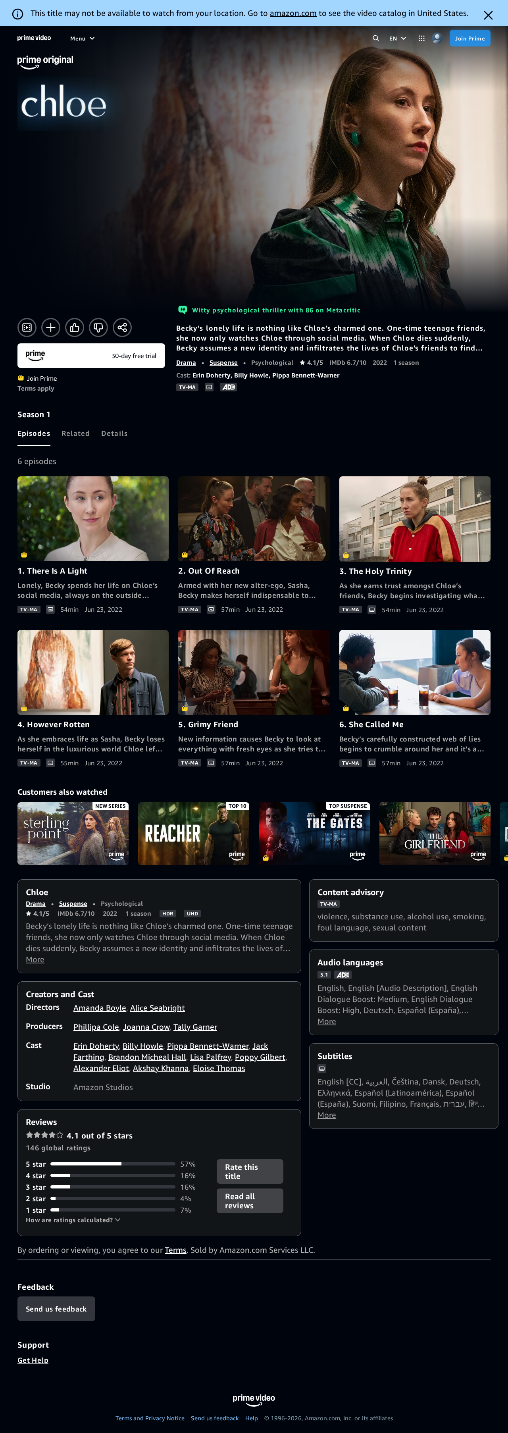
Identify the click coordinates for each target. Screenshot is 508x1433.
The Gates (314, 833)
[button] (73, 1220)
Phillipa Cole (96, 1026)
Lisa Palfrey (210, 1056)
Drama (186, 362)
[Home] (34, 38)
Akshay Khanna (161, 1068)
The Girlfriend (435, 833)
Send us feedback (215, 1417)
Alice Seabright (157, 1007)
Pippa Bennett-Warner (305, 375)
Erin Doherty (211, 375)
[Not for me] (98, 327)
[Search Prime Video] (376, 38)
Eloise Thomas (219, 1068)
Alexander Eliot (101, 1068)
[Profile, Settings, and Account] (437, 38)
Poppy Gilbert (260, 1056)
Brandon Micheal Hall (147, 1056)
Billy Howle (251, 375)
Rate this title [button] (241, 1171)
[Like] (74, 327)
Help (251, 1417)
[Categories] (421, 38)
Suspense (224, 362)
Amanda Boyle (99, 1007)
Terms (176, 1249)
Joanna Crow (146, 1026)
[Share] (122, 327)
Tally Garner (195, 1026)
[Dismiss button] (488, 15)
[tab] (33, 433)
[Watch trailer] (27, 327)
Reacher (193, 833)
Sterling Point (73, 833)
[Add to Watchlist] (50, 327)
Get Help (32, 1360)
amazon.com (293, 12)
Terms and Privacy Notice (150, 1417)
